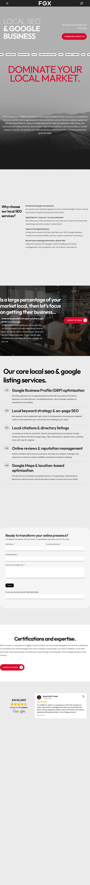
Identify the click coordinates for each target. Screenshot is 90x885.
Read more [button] (40, 715)
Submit (9, 585)
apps (58, 55)
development (20, 55)
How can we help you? (15, 565)
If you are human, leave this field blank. (22, 592)
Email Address (11, 554)
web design (7, 55)
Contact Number (53, 544)
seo (80, 55)
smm (86, 55)
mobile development (45, 55)
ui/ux (31, 55)
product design (69, 55)
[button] (81, 3)
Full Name (10, 544)
